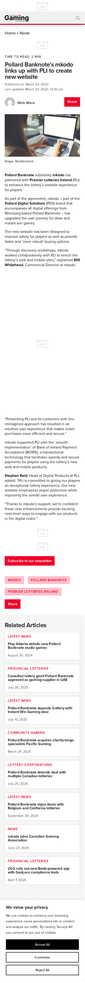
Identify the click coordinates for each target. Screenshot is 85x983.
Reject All (42, 970)
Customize (42, 957)
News (25, 33)
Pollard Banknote (49, 580)
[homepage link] (16, 18)
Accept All (42, 944)
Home (10, 33)
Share (72, 101)
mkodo (14, 580)
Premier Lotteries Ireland (33, 591)
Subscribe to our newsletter (30, 560)
